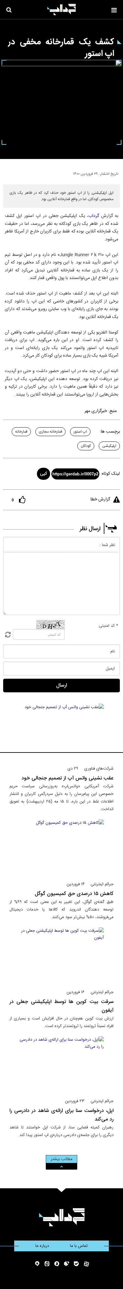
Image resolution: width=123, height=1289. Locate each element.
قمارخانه (21, 432)
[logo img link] (61, 9)
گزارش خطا (100, 499)
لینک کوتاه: (110, 474)
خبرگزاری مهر (96, 411)
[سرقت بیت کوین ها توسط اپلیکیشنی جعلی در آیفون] (62, 955)
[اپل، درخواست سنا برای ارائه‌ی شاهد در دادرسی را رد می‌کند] (62, 1064)
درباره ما (42, 1245)
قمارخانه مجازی (50, 432)
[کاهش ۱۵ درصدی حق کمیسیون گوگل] (62, 847)
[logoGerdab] (62, 1217)
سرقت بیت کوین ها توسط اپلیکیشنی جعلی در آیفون (61, 1006)
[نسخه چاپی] (7, 172)
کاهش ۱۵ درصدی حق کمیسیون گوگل (74, 894)
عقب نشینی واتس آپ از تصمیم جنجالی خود (67, 778)
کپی (43, 474)
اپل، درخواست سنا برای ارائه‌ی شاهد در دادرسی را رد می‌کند (61, 1115)
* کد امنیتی (108, 625)
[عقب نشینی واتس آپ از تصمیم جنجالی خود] (62, 732)
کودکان (86, 446)
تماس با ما (79, 1245)
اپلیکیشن (109, 446)
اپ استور (80, 432)
